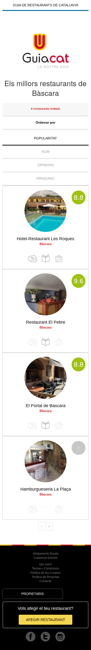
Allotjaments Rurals (45, 553)
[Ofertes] (32, 258)
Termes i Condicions (45, 568)
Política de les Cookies (46, 573)
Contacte (45, 581)
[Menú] (46, 258)
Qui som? (45, 564)
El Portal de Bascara (46, 405)
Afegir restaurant (45, 620)
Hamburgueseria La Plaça (45, 489)
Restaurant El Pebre (45, 322)
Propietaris (32, 594)
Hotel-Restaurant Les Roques (45, 238)
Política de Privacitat (45, 577)
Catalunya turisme (45, 557)
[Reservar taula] (59, 258)
